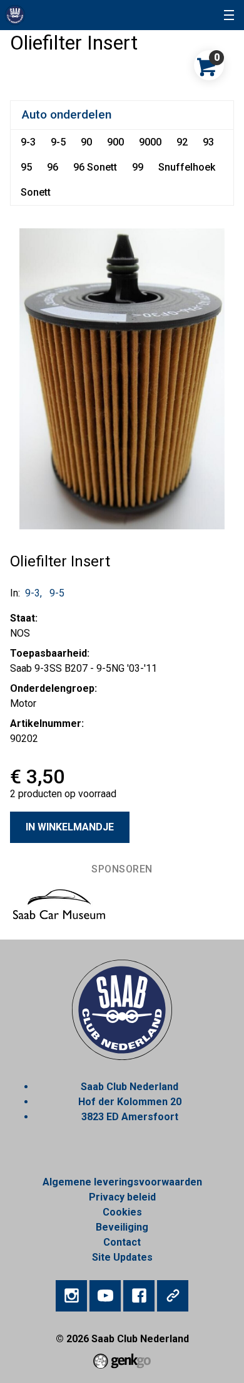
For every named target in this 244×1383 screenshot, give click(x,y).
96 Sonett (95, 167)
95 (26, 167)
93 (208, 142)
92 (182, 142)
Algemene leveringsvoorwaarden (122, 1182)
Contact (122, 1242)
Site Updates (122, 1257)
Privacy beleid (122, 1197)
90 (86, 142)
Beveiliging (122, 1227)
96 (52, 167)
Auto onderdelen (66, 114)
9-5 (58, 142)
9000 (150, 142)
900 (115, 142)
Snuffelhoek (186, 167)
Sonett (36, 192)
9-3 (28, 142)
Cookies (122, 1212)
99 (137, 167)
